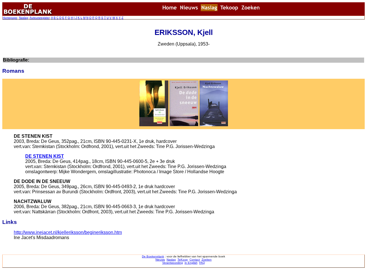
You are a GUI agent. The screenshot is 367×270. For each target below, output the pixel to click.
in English (191, 262)
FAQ (202, 262)
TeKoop (182, 259)
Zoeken (207, 259)
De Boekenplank (153, 256)
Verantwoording (172, 262)
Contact (195, 259)
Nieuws (160, 259)
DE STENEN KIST (44, 156)
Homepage (10, 17)
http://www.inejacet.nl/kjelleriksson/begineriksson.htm (68, 232)
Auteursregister (40, 17)
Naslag (23, 17)
